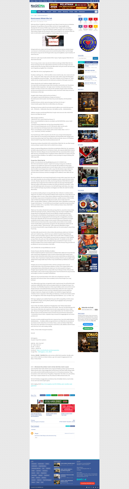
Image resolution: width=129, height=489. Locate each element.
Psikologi (44, 477)
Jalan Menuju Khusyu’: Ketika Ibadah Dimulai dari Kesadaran (36, 415)
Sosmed (33, 479)
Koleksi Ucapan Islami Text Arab (66, 414)
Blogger (36, 433)
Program (49, 11)
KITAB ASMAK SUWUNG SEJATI (68, 463)
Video (43, 11)
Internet (33, 473)
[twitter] (93, 1)
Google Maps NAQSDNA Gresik (87, 483)
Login (55, 1)
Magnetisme (43, 473)
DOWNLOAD (34, 466)
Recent (81, 62)
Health (33, 470)
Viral (42, 482)
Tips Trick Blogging (47, 479)
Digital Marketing (42, 466)
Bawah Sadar (41, 463)
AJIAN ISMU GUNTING (90, 70)
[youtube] (97, 1)
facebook (72, 426)
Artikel (39, 11)
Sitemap (45, 1)
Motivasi (38, 477)
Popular (88, 62)
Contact (40, 1)
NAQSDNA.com (40, 487)
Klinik (76, 11)
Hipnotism (39, 470)
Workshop (65, 11)
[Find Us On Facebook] (77, 479)
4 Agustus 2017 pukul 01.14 (69, 433)
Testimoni (39, 479)
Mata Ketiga (34, 475)
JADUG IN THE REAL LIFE (90, 83)
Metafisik (40, 475)
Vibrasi (33, 482)
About (36, 1)
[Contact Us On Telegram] (85, 479)
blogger (67, 426)
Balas (36, 437)
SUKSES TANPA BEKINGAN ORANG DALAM (67, 481)
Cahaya (47, 463)
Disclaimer (50, 1)
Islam (35, 15)
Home (32, 1)
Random (95, 62)
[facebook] (91, 1)
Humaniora (45, 470)
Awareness (34, 463)
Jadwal (59, 11)
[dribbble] (97, 487)
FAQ (43, 468)
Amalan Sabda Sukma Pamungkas (51, 414)
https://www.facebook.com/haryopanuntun (48, 350)
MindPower (46, 475)
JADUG (54, 11)
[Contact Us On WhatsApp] (83, 479)
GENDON (48, 468)
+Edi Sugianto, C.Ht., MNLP (45, 352)
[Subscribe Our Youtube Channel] (79, 479)
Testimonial (82, 11)
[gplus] (95, 1)
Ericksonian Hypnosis (36, 468)
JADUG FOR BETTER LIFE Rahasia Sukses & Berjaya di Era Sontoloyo (91, 77)
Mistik (33, 477)
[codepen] (95, 487)
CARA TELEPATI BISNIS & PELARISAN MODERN (66, 469)
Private (71, 11)
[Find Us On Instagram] (82, 479)
